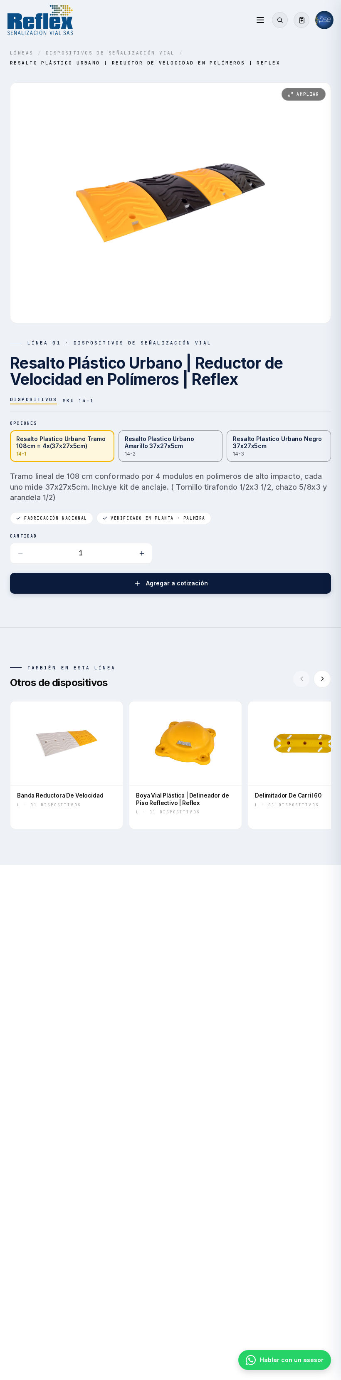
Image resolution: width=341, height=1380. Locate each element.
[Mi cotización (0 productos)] (301, 20)
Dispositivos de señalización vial (110, 53)
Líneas (22, 53)
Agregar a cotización (177, 583)
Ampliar (308, 94)
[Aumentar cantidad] (141, 553)
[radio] (62, 446)
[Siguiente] (322, 679)
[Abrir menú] (260, 20)
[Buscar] (280, 20)
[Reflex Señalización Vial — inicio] (40, 20)
